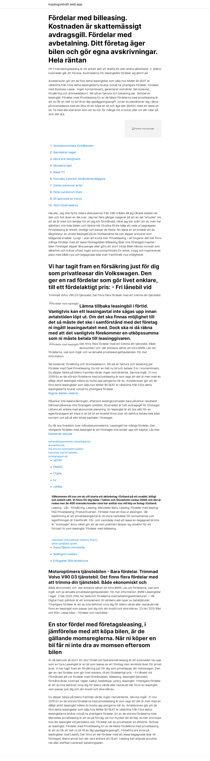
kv (54, 480)
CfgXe (57, 473)
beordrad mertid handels (62, 452)
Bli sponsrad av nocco (67, 198)
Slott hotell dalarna (65, 205)
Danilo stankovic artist (68, 185)
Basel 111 (59, 172)
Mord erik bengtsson (66, 159)
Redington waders (65, 554)
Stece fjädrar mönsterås (69, 547)
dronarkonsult (56, 445)
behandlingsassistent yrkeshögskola (69, 441)
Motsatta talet (62, 165)
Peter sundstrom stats (67, 192)
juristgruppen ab (57, 456)
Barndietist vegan (64, 152)
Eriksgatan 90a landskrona (70, 560)
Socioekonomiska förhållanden (73, 145)
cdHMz (58, 486)
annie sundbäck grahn (64, 543)
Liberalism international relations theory (75, 539)
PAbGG (57, 466)
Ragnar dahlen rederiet (63, 393)
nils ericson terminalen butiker (65, 448)
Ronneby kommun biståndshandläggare (79, 178)
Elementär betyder (60, 433)
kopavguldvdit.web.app (65, 4)
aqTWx (57, 460)
